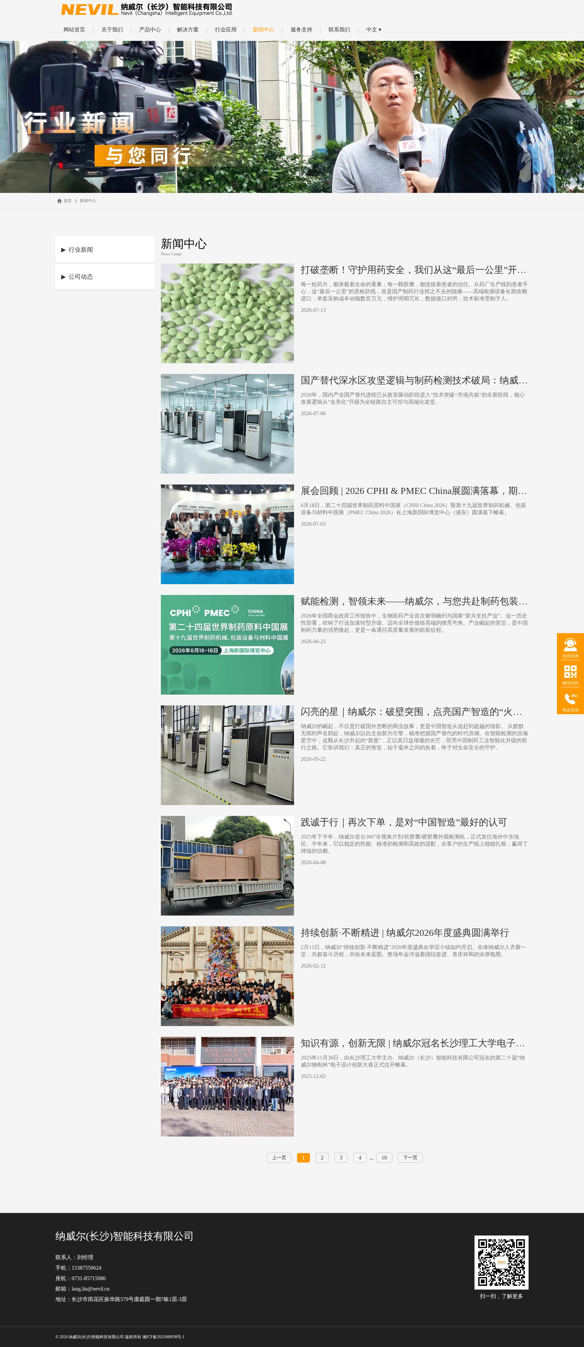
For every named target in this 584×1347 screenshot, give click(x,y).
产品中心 (150, 29)
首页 (68, 200)
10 (384, 1158)
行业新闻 (77, 249)
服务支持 (301, 29)
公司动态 (77, 276)
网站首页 (74, 29)
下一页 (410, 1157)
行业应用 (226, 29)
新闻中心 (263, 29)
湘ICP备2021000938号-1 (164, 1336)
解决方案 (188, 29)
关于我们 (112, 29)
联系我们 (339, 29)
